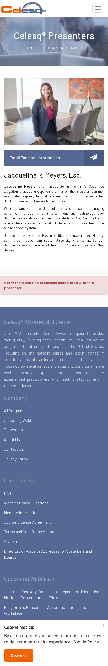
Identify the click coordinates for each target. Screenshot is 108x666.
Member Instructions (22, 512)
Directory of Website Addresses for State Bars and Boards (48, 554)
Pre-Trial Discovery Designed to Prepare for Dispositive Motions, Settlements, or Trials (51, 594)
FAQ (7, 493)
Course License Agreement (27, 521)
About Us (12, 439)
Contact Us (14, 449)
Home (29, 48)
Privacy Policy (16, 458)
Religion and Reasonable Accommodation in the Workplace (45, 610)
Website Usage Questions (26, 502)
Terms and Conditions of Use (29, 531)
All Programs (15, 410)
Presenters (13, 429)
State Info (13, 541)
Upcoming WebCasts (22, 420)
